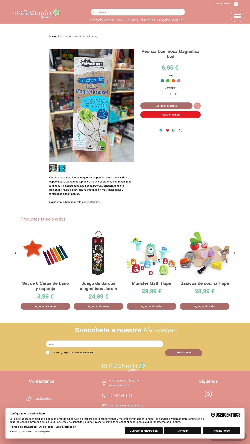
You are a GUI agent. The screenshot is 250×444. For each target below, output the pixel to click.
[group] (125, 269)
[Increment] (176, 94)
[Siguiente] (234, 253)
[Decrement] (165, 94)
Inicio (52, 36)
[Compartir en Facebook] (161, 130)
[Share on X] (180, 130)
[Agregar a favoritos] (197, 105)
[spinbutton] (171, 94)
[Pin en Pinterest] (167, 130)
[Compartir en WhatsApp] (174, 130)
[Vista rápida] (45, 253)
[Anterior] (16, 253)
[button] (236, 3)
